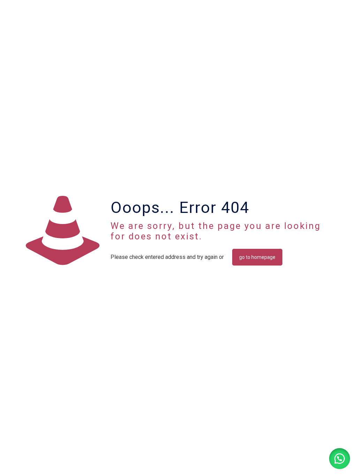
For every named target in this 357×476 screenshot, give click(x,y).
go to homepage (257, 257)
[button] (339, 458)
